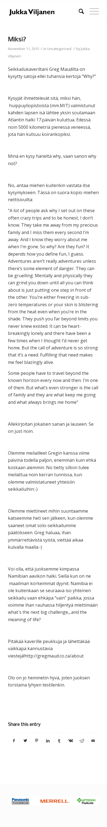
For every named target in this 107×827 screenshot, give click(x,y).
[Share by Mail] (93, 740)
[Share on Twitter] (25, 740)
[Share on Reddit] (81, 740)
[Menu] (91, 11)
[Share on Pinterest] (36, 740)
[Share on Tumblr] (59, 740)
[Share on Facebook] (13, 740)
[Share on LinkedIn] (48, 740)
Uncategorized (59, 48)
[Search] (78, 11)
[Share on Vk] (70, 740)
